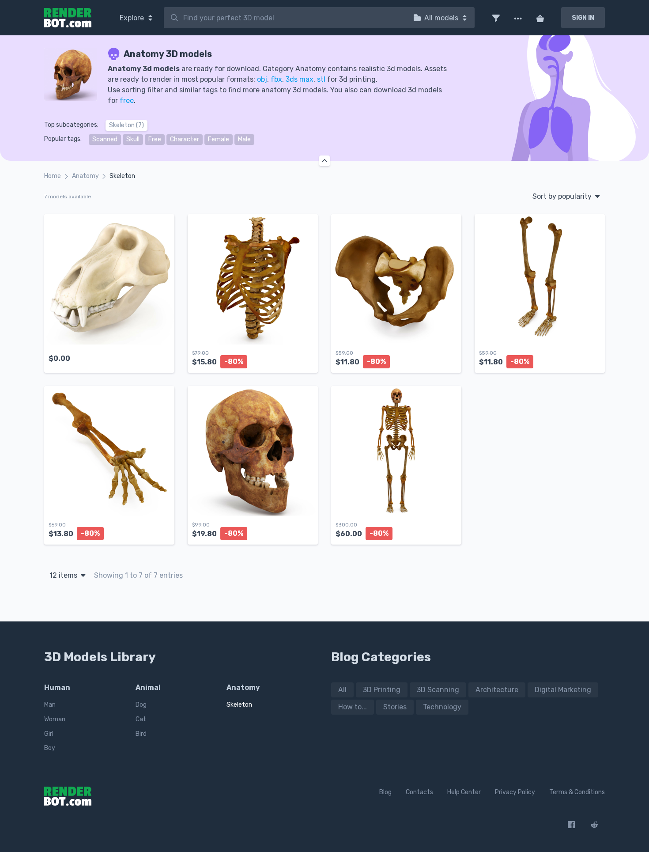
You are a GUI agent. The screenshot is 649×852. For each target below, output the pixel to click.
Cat (141, 719)
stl (321, 79)
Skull (133, 139)
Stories (395, 707)
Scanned (104, 139)
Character (184, 139)
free (127, 100)
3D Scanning (438, 689)
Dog (141, 704)
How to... (352, 707)
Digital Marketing (563, 689)
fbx (276, 79)
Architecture (496, 689)
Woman (54, 719)
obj (262, 79)
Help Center (464, 792)
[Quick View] (163, 359)
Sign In (583, 18)
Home (52, 176)
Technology (442, 707)
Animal (148, 687)
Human (57, 687)
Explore (133, 18)
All (342, 689)
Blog (385, 792)
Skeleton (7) (126, 125)
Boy (49, 748)
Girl (48, 734)
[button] (495, 17)
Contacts (419, 792)
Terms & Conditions (577, 792)
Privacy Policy (515, 792)
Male (244, 139)
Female (218, 139)
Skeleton (239, 704)
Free (154, 139)
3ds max (299, 79)
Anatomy (85, 176)
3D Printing (381, 689)
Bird (141, 734)
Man (50, 704)
